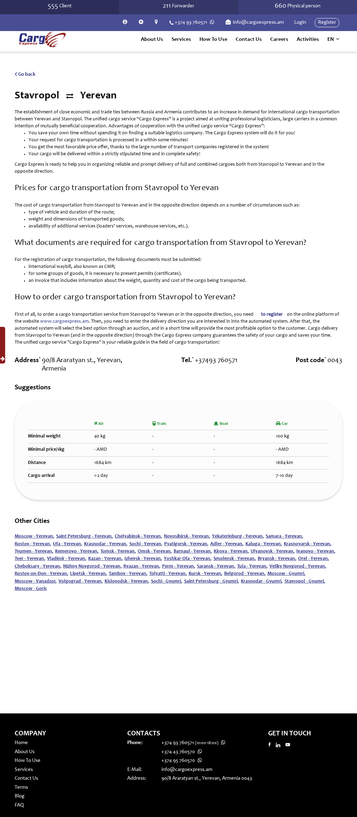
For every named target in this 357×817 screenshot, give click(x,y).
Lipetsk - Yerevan (88, 573)
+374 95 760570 (178, 760)
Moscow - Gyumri (286, 573)
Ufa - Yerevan (67, 544)
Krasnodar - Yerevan (106, 544)
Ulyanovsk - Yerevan (273, 551)
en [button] (331, 39)
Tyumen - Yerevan (34, 551)
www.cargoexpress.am (64, 321)
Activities (308, 39)
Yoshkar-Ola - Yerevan (188, 558)
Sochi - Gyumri (166, 581)
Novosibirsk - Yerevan (187, 536)
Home (21, 742)
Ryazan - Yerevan (141, 566)
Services (24, 769)
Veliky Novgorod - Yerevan (297, 566)
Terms (21, 787)
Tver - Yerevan (30, 558)
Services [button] (181, 39)
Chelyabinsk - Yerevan (138, 536)
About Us (152, 39)
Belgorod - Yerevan (245, 573)
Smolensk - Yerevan (234, 558)
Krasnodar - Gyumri (262, 581)
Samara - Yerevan (284, 536)
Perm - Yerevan (178, 566)
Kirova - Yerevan (231, 551)
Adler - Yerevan (227, 544)
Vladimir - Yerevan (66, 558)
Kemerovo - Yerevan (77, 551)
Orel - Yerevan (313, 558)
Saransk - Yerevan (216, 566)
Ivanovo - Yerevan (315, 551)
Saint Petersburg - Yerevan (84, 536)
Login (300, 22)
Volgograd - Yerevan (81, 581)
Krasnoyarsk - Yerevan (308, 544)
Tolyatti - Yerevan (168, 573)
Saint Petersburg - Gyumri (211, 581)
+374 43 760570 (178, 752)
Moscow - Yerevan (34, 536)
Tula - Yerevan (252, 566)
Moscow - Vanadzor (36, 581)
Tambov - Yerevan (128, 573)
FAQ (19, 805)
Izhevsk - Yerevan (143, 558)
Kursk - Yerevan (205, 573)
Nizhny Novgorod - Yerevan (92, 566)
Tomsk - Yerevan (118, 551)
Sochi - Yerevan (145, 544)
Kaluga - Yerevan (263, 544)
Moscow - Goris (31, 588)
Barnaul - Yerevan (193, 551)
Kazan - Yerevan (105, 558)
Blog (19, 796)
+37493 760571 (216, 360)
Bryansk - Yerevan (277, 558)
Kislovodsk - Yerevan (127, 581)
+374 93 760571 (191, 22)
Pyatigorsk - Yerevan (186, 544)
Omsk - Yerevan (155, 551)
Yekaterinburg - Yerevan (238, 536)
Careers (279, 39)
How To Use (213, 39)
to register (272, 314)
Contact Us (249, 39)
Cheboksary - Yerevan (38, 566)
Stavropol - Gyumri (304, 581)
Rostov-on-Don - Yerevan (41, 573)
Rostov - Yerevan (33, 544)
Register (327, 22)
